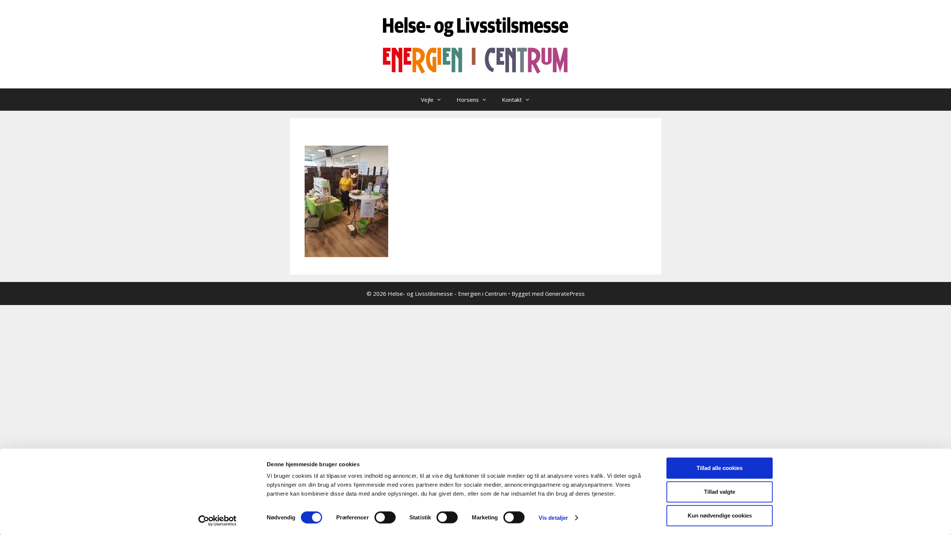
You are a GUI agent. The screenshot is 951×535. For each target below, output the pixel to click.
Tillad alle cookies (720, 468)
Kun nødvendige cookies (720, 515)
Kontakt (512, 99)
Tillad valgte (719, 492)
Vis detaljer (553, 517)
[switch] (385, 517)
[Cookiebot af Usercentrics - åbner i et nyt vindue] (217, 520)
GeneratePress (565, 293)
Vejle (427, 99)
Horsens (468, 99)
